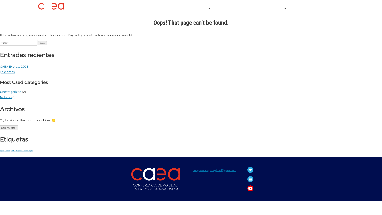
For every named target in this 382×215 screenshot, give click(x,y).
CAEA (13, 151)
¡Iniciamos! (7, 72)
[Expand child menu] (209, 8)
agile (2, 151)
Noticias (6, 97)
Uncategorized (10, 91)
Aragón (7, 151)
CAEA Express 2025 (227, 8)
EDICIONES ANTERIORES (264, 8)
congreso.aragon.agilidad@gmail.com (214, 170)
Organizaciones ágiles (24, 151)
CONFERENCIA (196, 8)
